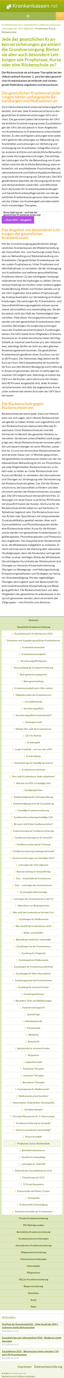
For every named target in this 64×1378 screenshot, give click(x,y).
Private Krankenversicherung (33, 1218)
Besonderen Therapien (34, 1082)
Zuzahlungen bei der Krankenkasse (33, 946)
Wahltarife (33, 1034)
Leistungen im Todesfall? (33, 1164)
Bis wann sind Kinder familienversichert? (33, 824)
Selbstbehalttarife (33, 1021)
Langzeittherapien (33, 1062)
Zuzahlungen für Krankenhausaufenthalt (33, 966)
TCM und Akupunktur (33, 1184)
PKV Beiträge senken (33, 1225)
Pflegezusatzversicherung (33, 1252)
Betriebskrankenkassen (33, 1150)
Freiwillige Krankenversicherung (33, 810)
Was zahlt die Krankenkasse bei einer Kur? (33, 912)
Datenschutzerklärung (48, 1366)
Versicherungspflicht (34, 708)
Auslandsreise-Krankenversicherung (34, 1245)
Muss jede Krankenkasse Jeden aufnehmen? (33, 776)
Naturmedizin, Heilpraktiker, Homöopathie (33, 1102)
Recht (33, 1300)
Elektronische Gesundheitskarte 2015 (33, 1170)
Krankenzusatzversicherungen (33, 1238)
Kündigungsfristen (33, 790)
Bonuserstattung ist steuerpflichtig (34, 871)
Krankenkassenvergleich (34, 654)
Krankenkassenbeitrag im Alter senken (34, 688)
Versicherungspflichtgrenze (33, 661)
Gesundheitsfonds (33, 701)
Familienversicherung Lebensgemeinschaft (33, 851)
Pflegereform (33, 1272)
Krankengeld (33, 742)
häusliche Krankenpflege (34, 1157)
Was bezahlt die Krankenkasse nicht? (34, 926)
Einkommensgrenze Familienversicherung (33, 831)
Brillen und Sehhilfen (33, 932)
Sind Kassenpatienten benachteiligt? (33, 1130)
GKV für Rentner (33, 735)
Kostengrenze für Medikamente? (33, 1089)
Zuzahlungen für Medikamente (33, 919)
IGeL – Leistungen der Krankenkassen (33, 885)
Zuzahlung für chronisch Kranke (33, 987)
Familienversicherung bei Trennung (34, 844)
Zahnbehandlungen (33, 1109)
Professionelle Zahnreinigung (33, 1204)
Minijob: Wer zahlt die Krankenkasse (33, 729)
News (33, 1306)
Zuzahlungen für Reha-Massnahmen (33, 973)
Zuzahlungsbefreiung (33, 994)
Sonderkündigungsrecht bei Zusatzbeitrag (33, 803)
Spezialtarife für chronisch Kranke (33, 1048)
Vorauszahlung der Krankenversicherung (33, 667)
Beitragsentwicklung (34, 681)
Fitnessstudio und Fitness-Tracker (33, 1191)
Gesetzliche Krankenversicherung (41, 24)
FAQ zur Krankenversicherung (33, 1279)
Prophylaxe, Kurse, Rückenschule (33, 1143)
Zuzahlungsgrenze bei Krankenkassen (33, 980)
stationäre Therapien (33, 1075)
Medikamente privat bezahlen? (33, 1096)
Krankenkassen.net (12, 24)
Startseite (33, 620)
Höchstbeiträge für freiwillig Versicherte (33, 763)
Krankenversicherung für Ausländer (33, 1123)
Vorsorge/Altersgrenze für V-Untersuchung (33, 1116)
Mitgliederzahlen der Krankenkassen (33, 695)
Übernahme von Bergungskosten (33, 905)
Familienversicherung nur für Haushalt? (34, 837)
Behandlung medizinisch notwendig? (33, 939)
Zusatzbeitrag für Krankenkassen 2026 (33, 633)
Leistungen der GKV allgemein (18, 28)
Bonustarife (33, 1041)
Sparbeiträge (33, 1014)
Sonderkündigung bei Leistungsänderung (33, 797)
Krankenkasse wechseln (33, 769)
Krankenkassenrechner (33, 647)
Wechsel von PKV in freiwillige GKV (33, 783)
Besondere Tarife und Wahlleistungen (34, 1000)
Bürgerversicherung (33, 1286)
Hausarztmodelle (33, 1136)
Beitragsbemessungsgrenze (33, 674)
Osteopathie (33, 1198)
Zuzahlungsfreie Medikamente (33, 960)
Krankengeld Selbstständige (33, 892)
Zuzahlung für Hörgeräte (34, 953)
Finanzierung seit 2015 (33, 1177)
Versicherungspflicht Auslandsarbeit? (34, 715)
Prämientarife (33, 1028)
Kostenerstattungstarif (33, 1007)
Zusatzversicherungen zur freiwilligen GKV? (33, 858)
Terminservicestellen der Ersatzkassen (33, 1211)
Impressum (25, 1366)
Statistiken (33, 1293)
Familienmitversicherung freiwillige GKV (33, 817)
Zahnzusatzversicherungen (33, 1259)
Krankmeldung (33, 756)
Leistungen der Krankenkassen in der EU (33, 899)
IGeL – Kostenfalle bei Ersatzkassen (33, 878)
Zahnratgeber (33, 1266)
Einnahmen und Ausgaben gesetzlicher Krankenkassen (33, 640)
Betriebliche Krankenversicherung (33, 1232)
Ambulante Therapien (33, 1068)
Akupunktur (33, 1055)
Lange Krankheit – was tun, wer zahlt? (33, 749)
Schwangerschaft (33, 722)
